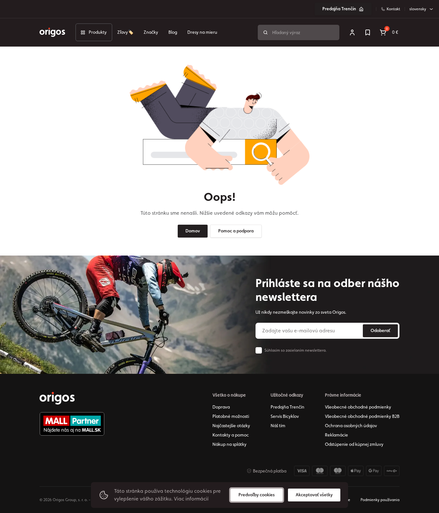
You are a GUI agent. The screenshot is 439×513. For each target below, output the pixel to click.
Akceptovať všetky (314, 494)
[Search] (265, 32)
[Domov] (57, 398)
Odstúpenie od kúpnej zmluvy (354, 444)
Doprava (221, 407)
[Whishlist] (367, 32)
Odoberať (380, 330)
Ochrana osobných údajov (351, 425)
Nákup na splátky (229, 444)
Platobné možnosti (230, 416)
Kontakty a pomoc (230, 434)
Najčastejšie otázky (231, 425)
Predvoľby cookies (256, 494)
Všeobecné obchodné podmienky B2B (362, 416)
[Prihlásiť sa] (352, 32)
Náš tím (278, 425)
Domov (192, 230)
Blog (172, 32)
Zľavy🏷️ (125, 32)
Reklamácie (336, 434)
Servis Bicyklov (285, 416)
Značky (151, 32)
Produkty (98, 32)
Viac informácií (191, 499)
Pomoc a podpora (236, 230)
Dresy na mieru (202, 32)
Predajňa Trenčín (339, 8)
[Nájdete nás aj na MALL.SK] (72, 424)
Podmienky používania (380, 500)
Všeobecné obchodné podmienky (358, 407)
